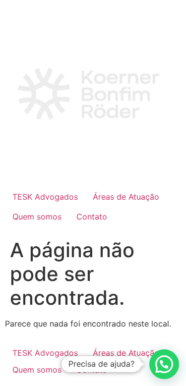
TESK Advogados (45, 197)
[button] (164, 364)
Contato (91, 216)
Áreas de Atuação (126, 197)
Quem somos (37, 216)
